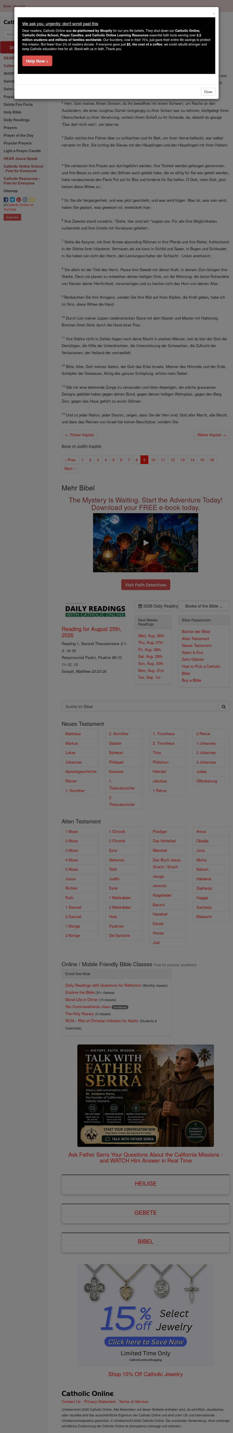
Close (208, 91)
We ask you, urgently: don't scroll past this (60, 23)
